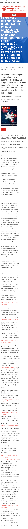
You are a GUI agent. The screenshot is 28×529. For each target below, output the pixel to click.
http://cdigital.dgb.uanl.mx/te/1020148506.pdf (14, 319)
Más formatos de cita (8, 151)
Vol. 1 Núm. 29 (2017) (8, 67)
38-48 (3, 129)
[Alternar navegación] (14, 15)
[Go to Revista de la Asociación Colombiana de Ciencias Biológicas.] (26, 40)
